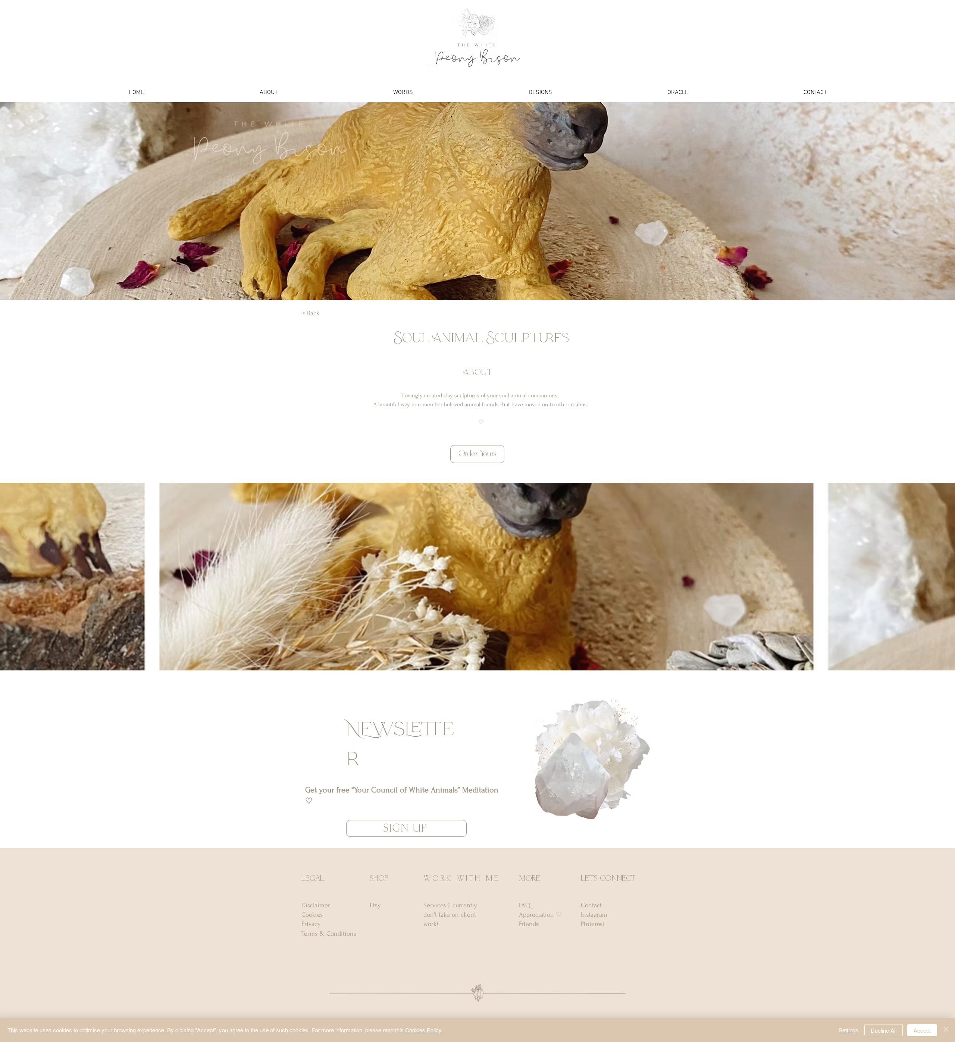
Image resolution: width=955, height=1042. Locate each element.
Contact (591, 905)
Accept (922, 1030)
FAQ (524, 905)
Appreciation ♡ (540, 914)
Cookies (312, 914)
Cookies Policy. (424, 1030)
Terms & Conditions (328, 933)
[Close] (946, 1030)
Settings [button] (848, 1030)
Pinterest (592, 923)
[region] (587, 760)
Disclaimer (315, 905)
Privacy (311, 923)
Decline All (883, 1030)
